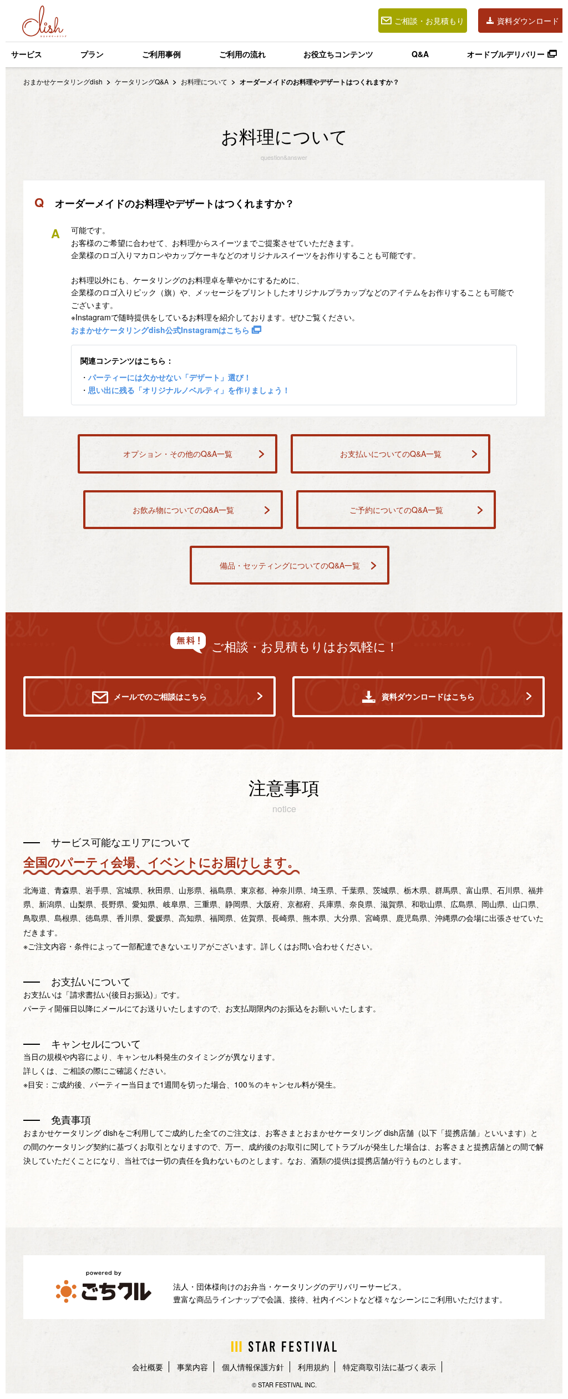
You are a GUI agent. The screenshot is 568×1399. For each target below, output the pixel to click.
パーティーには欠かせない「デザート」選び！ (169, 377)
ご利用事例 (161, 53)
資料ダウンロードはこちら (428, 696)
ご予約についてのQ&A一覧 (396, 509)
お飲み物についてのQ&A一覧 (183, 509)
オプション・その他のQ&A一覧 (177, 453)
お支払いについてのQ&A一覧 (391, 453)
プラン (92, 53)
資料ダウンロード (528, 20)
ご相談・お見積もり (429, 20)
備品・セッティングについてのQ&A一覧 (290, 565)
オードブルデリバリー (506, 53)
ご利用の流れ (242, 53)
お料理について (205, 81)
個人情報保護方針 (253, 1366)
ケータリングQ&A (142, 81)
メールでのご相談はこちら (160, 696)
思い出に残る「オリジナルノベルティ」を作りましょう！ (189, 389)
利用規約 (313, 1366)
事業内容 (192, 1366)
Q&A (420, 53)
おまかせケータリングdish (63, 81)
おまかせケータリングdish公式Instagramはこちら (161, 329)
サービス (26, 53)
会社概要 (147, 1366)
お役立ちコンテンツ (338, 53)
